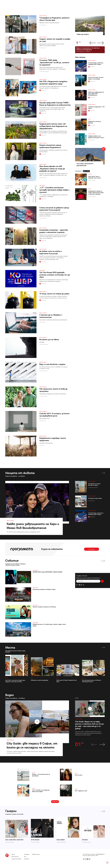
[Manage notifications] (107, 863)
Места (13, 854)
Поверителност (36, 854)
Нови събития (15, 856)
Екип (25, 856)
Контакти (26, 859)
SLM (97, 855)
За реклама (26, 854)
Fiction (89, 855)
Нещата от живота (16, 859)
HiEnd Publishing (99, 854)
